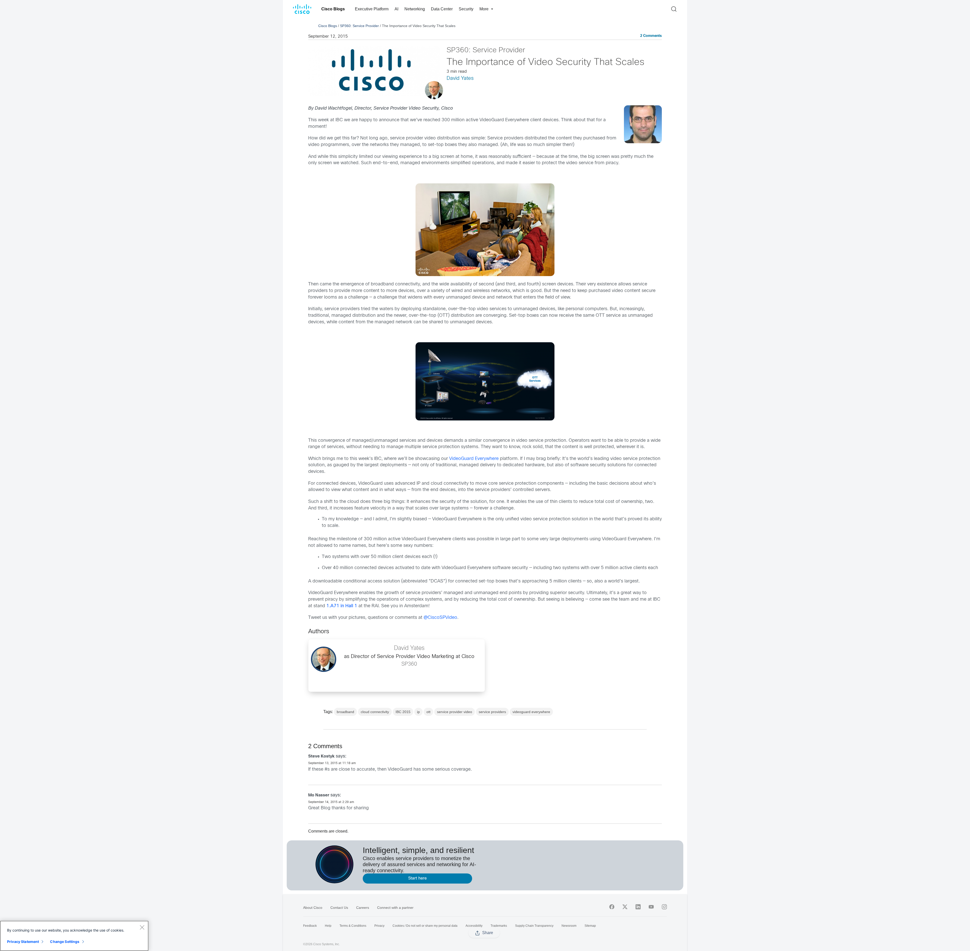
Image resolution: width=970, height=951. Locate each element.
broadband (345, 712)
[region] (74, 936)
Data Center (442, 9)
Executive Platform (372, 9)
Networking (414, 9)
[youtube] (651, 906)
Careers (362, 908)
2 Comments (651, 36)
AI (396, 9)
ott (428, 712)
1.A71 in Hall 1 (341, 606)
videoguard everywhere (531, 712)
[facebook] (611, 906)
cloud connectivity (375, 712)
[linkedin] (638, 906)
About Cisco (312, 908)
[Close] (141, 927)
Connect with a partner (395, 908)
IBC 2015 (403, 712)
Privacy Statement (23, 941)
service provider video (454, 712)
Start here (417, 878)
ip (418, 712)
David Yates (460, 78)
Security (466, 9)
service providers (492, 712)
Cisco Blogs (333, 9)
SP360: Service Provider (359, 26)
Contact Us (339, 908)
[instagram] (664, 906)
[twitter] (624, 906)
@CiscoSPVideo (440, 618)
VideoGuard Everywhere (474, 459)
